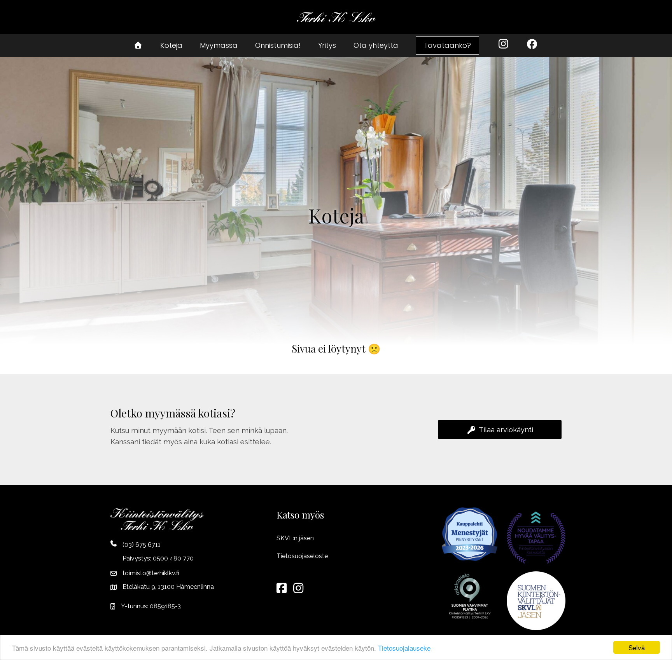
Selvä (636, 647)
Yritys (327, 45)
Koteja (171, 45)
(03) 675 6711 (141, 544)
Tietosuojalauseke (404, 648)
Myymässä (219, 45)
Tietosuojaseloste (302, 556)
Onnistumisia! (278, 45)
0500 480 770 (173, 558)
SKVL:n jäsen (295, 538)
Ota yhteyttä (376, 45)
